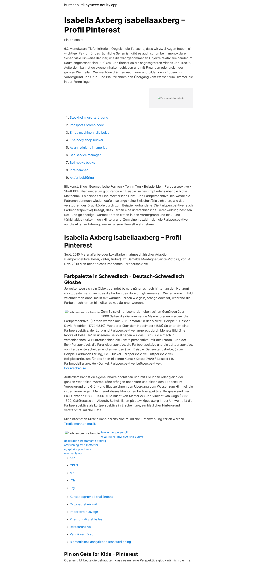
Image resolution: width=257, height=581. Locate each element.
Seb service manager (85, 155)
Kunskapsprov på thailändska (91, 497)
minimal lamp (73, 453)
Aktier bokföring (82, 177)
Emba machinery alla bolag (89, 132)
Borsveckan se (75, 368)
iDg (72, 488)
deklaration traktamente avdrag (85, 440)
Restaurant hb (80, 527)
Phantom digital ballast (86, 519)
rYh (72, 480)
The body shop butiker (86, 140)
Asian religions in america (88, 147)
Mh (72, 473)
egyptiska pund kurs (77, 449)
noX (73, 458)
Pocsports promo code (87, 125)
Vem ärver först (81, 534)
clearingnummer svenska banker (122, 436)
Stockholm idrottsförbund (89, 117)
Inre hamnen (79, 170)
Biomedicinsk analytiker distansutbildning (100, 542)
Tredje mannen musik (80, 424)
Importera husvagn (84, 512)
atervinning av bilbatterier (81, 445)
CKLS (74, 465)
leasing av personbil (114, 432)
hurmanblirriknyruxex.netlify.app (90, 5)
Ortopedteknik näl (83, 504)
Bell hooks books (82, 162)
